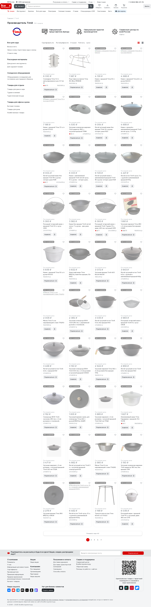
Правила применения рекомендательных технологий (18, 578)
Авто (110, 11)
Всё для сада (41, 11)
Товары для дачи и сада (16, 89)
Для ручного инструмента (16, 63)
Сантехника (101, 11)
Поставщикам (35, 569)
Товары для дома (13, 109)
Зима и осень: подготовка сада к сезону (21, 50)
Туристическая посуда (15, 96)
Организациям (35, 571)
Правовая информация (15, 574)
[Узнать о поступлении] (106, 87)
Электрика (52, 11)
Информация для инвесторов (18, 567)
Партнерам (34, 574)
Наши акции (34, 562)
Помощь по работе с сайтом (86, 569)
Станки (75, 11)
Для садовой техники (15, 67)
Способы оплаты (59, 571)
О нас (9, 564)
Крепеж (31, 11)
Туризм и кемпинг (13, 92)
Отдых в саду (12, 53)
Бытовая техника (13, 106)
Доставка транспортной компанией (62, 566)
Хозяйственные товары (15, 113)
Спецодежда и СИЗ (88, 11)
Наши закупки (35, 576)
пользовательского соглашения (76, 600)
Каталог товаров (13, 581)
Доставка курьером (60, 562)
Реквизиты (11, 562)
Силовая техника (64, 11)
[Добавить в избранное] (63, 48)
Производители (12, 572)
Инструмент (21, 11)
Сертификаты (12, 569)
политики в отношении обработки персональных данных (44, 600)
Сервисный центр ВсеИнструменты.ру (83, 563)
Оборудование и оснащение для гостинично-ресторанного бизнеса (20, 78)
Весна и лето (12, 47)
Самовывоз (57, 569)
